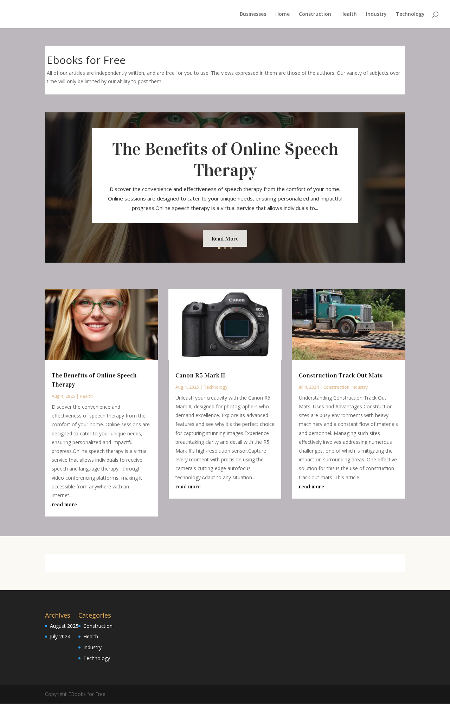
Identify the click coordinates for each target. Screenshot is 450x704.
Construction (315, 14)
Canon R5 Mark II (200, 375)
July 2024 (60, 636)
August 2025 (64, 626)
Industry (376, 14)
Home (282, 14)
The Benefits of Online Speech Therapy (225, 159)
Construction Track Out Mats (340, 375)
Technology (410, 14)
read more (64, 504)
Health (348, 14)
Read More (225, 238)
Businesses (253, 14)
